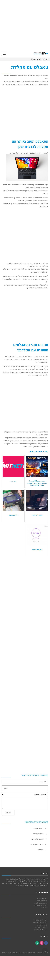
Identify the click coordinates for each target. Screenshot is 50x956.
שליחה (8, 812)
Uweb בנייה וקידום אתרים (9, 952)
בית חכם (40, 850)
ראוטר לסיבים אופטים (40, 920)
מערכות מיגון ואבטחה (36, 844)
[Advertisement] (25, 25)
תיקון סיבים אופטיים (41, 927)
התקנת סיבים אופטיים (40, 923)
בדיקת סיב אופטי (42, 925)
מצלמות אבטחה (38, 834)
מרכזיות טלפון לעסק (37, 839)
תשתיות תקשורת (38, 828)
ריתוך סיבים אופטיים (40, 929)
